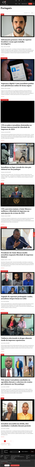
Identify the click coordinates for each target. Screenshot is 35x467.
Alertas (2, 14)
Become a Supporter (25, 451)
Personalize (7, 465)
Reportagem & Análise (4, 271)
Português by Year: (27, 12)
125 (10, 441)
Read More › (3, 55)
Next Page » (8, 443)
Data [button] (19, 3)
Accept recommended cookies (15, 465)
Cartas (2, 183)
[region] (17, 463)
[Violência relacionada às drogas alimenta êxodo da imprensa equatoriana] (17, 324)
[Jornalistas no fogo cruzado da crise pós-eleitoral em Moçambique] (17, 153)
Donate (32, 451)
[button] (33, 0)
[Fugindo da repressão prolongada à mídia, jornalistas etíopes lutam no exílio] (17, 283)
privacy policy (4, 463)
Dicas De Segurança (3, 58)
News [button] (16, 3)
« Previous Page (3, 443)
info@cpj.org (32, 455)
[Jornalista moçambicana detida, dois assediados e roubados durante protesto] (17, 410)
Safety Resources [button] (24, 3)
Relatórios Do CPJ (3, 227)
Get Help (30, 3)
